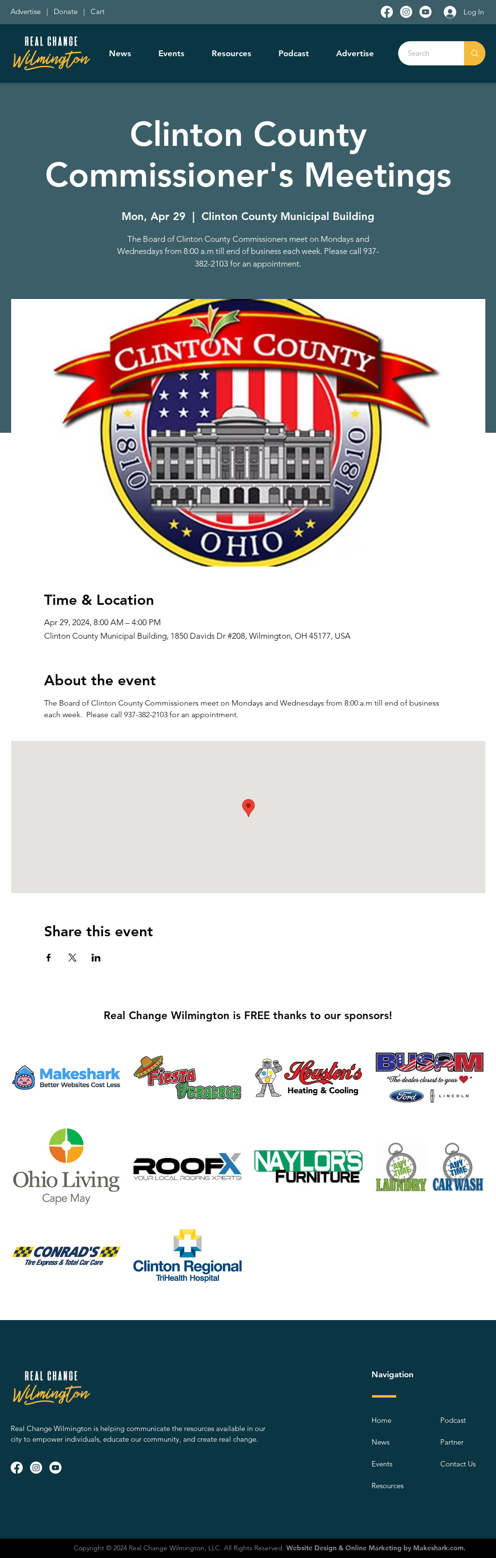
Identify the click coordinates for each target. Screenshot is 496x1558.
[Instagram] (406, 12)
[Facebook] (387, 12)
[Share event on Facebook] (48, 957)
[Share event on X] (72, 957)
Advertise (27, 11)
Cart (98, 11)
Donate (67, 11)
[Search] (474, 53)
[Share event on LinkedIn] (96, 957)
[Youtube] (425, 12)
